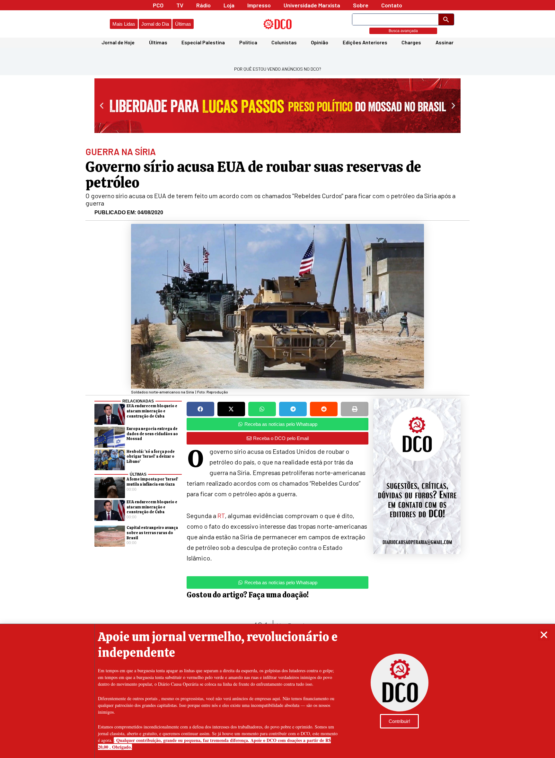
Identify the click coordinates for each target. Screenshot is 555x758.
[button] (544, 634)
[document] (277, 379)
